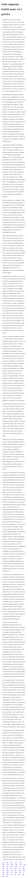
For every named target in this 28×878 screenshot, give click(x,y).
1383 (23, 874)
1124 (20, 862)
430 (15, 870)
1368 (16, 864)
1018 (3, 864)
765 (3, 870)
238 (3, 868)
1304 (24, 870)
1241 (7, 870)
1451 (11, 862)
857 (20, 872)
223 (12, 870)
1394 (7, 874)
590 (7, 866)
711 (19, 868)
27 (23, 872)
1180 (12, 864)
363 (24, 864)
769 (12, 872)
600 (3, 876)
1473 (16, 862)
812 (15, 874)
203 (3, 874)
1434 (7, 872)
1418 (11, 866)
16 (11, 874)
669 (23, 868)
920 (8, 864)
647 (7, 876)
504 (3, 862)
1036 (16, 866)
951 (3, 866)
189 (19, 870)
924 (23, 866)
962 (11, 868)
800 (19, 874)
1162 (16, 872)
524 (7, 868)
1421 (15, 868)
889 (7, 862)
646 (3, 872)
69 (19, 866)
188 (20, 864)
